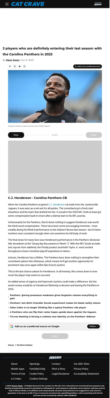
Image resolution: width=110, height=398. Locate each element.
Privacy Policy (81, 368)
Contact (56, 363)
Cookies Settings (38, 378)
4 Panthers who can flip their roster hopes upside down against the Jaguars (53, 312)
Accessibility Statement (86, 373)
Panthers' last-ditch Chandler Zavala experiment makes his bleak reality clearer (55, 303)
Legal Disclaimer (60, 373)
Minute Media (17, 386)
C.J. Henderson (56, 204)
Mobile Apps (17, 368)
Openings (35, 363)
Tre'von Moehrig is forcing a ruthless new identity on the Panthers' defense (52, 316)
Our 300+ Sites (81, 363)
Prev (16, 135)
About (14, 363)
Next (93, 135)
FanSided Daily (37, 368)
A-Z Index (16, 378)
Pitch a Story (58, 368)
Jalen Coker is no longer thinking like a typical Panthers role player (48, 307)
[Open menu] (7, 4)
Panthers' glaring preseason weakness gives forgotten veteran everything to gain (53, 297)
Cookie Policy (37, 373)
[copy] (24, 66)
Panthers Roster (25, 345)
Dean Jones (12, 60)
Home (11, 345)
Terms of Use (18, 373)
